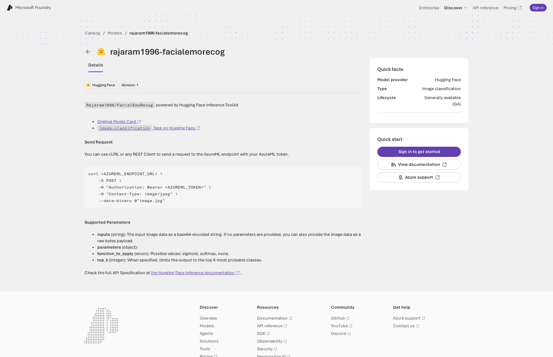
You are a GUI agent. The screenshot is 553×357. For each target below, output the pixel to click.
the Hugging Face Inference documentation (193, 273)
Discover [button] (453, 8)
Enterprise (429, 8)
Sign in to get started (419, 151)
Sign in (538, 7)
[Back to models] (88, 52)
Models (115, 33)
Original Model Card (116, 121)
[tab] (95, 65)
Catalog (92, 33)
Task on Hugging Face (147, 128)
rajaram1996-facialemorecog (158, 33)
